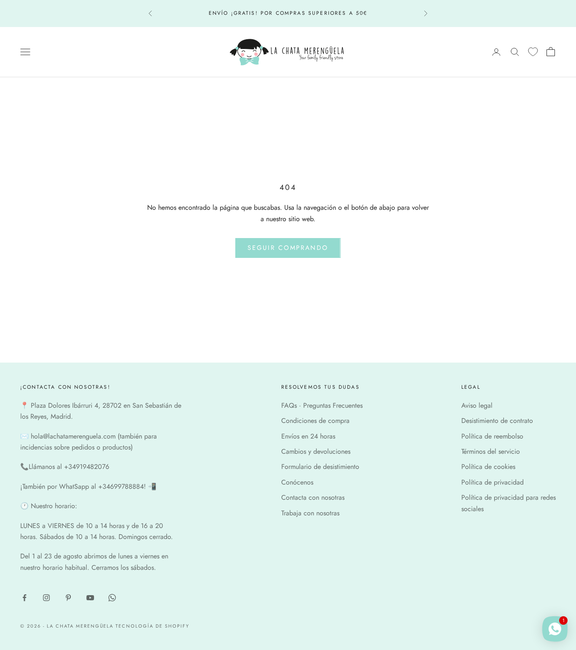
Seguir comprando (288, 247)
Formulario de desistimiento (320, 466)
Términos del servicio (490, 451)
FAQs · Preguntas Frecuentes (322, 405)
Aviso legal (477, 405)
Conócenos (297, 482)
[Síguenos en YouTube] (90, 597)
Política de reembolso (492, 436)
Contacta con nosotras (313, 497)
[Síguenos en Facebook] (24, 597)
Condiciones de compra (315, 420)
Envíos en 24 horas (308, 436)
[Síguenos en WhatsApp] (112, 597)
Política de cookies (488, 466)
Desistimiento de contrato (497, 420)
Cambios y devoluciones (315, 451)
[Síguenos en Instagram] (46, 597)
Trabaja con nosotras (310, 513)
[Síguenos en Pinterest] (68, 597)
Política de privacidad (492, 482)
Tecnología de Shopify (152, 626)
